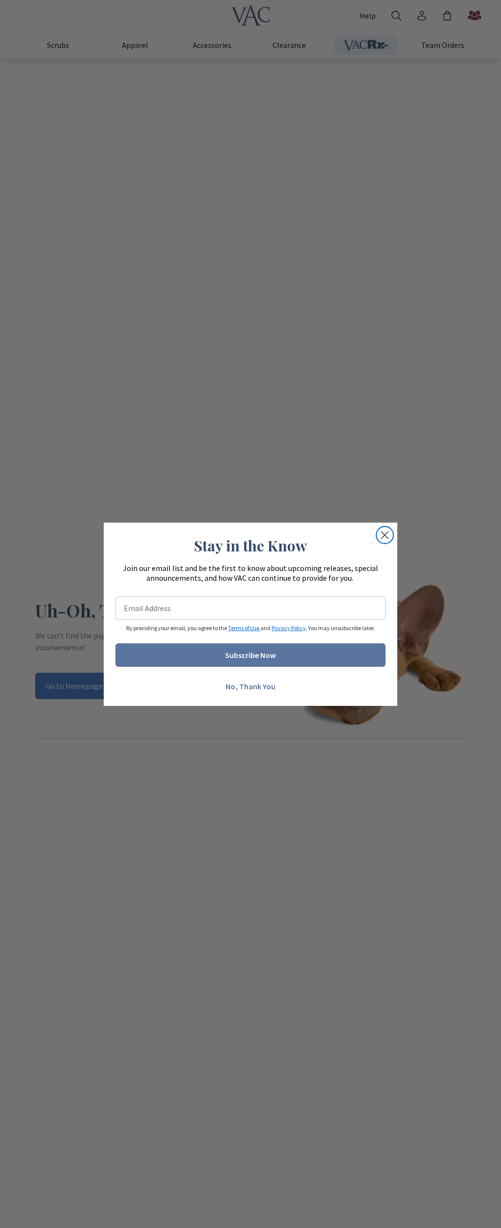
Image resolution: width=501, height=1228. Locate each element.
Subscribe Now (250, 655)
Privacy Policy (289, 628)
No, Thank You (250, 686)
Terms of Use (244, 628)
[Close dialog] (384, 535)
